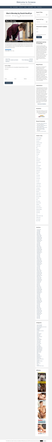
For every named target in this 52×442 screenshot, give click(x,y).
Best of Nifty (38, 220)
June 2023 (38, 266)
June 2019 (38, 304)
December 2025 (39, 237)
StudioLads (38, 362)
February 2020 (39, 298)
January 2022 (39, 278)
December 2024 (39, 249)
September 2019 (39, 301)
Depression (38, 335)
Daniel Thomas (38, 162)
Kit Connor (38, 344)
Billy (36, 147)
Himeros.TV (38, 338)
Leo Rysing (38, 188)
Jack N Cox (38, 176)
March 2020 (39, 297)
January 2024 (39, 259)
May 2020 (38, 295)
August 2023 (39, 264)
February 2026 (39, 235)
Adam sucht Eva (39, 325)
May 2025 (38, 244)
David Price (38, 167)
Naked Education (39, 350)
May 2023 (38, 267)
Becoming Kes (44, 131)
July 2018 (38, 315)
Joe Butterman (38, 183)
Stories (19, 16)
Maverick (37, 191)
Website (25, 78)
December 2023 (39, 260)
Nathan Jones (38, 194)
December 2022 (39, 272)
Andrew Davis (38, 144)
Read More (44, 440)
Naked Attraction (39, 349)
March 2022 (39, 276)
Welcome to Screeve (26, 2)
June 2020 (38, 294)
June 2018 (38, 316)
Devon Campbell (38, 168)
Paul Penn (38, 354)
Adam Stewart (38, 139)
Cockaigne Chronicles (24, 15)
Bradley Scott (38, 150)
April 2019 (38, 306)
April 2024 (38, 256)
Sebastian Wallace (39, 209)
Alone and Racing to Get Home (41, 326)
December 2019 (39, 300)
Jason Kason (38, 178)
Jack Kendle (38, 175)
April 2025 (38, 245)
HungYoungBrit (39, 339)
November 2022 (39, 273)
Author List (21, 7)
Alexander (37, 141)
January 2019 (39, 309)
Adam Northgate (38, 137)
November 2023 (39, 261)
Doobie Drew (38, 170)
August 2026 (39, 229)
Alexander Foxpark (39, 142)
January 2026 (39, 236)
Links (35, 7)
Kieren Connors (38, 186)
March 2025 (39, 246)
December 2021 (39, 279)
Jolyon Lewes (39, 343)
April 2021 (38, 285)
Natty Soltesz (39, 352)
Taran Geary (38, 212)
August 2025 (39, 241)
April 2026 (38, 233)
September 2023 (39, 263)
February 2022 (39, 277)
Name (6, 78)
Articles (25, 7)
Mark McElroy (38, 189)
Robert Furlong (38, 202)
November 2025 (39, 238)
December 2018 (39, 310)
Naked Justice (38, 193)
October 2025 (39, 239)
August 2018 (39, 314)
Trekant (38, 364)
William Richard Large (39, 215)
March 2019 (39, 307)
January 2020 (39, 299)
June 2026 (38, 231)
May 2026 (38, 232)
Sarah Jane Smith (39, 207)
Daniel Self (38, 160)
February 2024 (39, 258)
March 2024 (39, 257)
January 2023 (39, 271)
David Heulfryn (8, 15)
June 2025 (38, 243)
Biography (38, 328)
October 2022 (39, 274)
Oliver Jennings (38, 196)
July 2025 (38, 242)
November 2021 (39, 280)
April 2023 (38, 268)
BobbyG (37, 149)
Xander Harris (38, 217)
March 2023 (39, 269)
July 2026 (38, 230)
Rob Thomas (38, 201)
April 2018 (38, 318)
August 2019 (39, 302)
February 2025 (39, 247)
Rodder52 (37, 204)
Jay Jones (37, 180)
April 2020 (38, 296)
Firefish (37, 173)
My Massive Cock (39, 348)
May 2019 (38, 305)
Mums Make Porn (39, 347)
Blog (11, 7)
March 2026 (39, 234)
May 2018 (38, 317)
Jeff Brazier (38, 342)
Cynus (37, 157)
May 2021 (38, 284)
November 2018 (39, 311)
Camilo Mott (38, 152)
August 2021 (39, 282)
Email (15, 78)
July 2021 (38, 283)
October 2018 (39, 312)
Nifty (37, 353)
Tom (37, 214)
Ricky (37, 199)
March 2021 (39, 286)
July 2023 (38, 265)
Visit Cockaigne (30, 7)
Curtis (37, 155)
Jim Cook (37, 181)
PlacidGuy (38, 355)
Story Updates (15, 7)
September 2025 (39, 240)
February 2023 (39, 270)
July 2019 (38, 303)
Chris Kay (37, 154)
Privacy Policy (39, 7)
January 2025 (39, 248)
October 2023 (39, 262)
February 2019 (39, 308)
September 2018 (39, 313)
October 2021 (39, 281)
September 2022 (39, 275)
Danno (37, 163)
